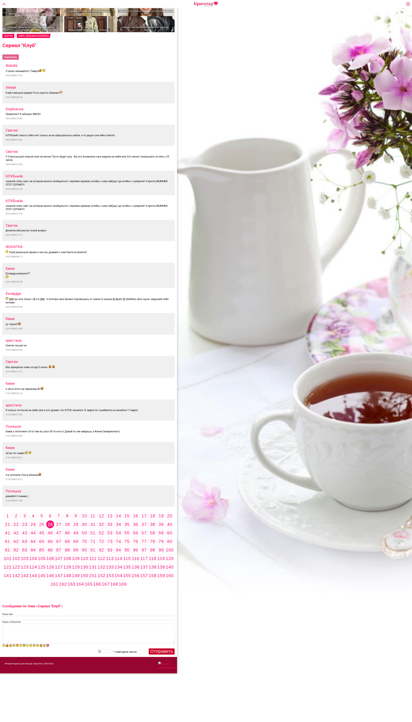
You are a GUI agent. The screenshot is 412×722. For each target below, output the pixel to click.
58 (152, 544)
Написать (10, 68)
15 (127, 527)
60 (169, 544)
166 (97, 595)
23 (24, 535)
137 (144, 578)
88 (67, 561)
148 (67, 586)
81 (7, 561)
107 (59, 569)
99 (161, 561)
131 (93, 578)
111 (92, 569)
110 (84, 569)
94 (118, 561)
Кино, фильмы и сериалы (34, 47)
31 (92, 535)
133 (110, 578)
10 (84, 527)
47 (58, 544)
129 (76, 578)
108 (67, 569)
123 (24, 578)
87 (58, 561)
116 (135, 569)
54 (118, 544)
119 (161, 569)
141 (7, 586)
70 (84, 552)
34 (118, 535)
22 (16, 535)
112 (101, 569)
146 (50, 586)
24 (33, 535)
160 (169, 586)
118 (152, 569)
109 (76, 569)
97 (144, 561)
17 (144, 527)
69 (75, 552)
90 (84, 561)
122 (16, 578)
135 (127, 578)
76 (135, 552)
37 (144, 535)
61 (7, 552)
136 (135, 578)
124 (33, 578)
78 (152, 552)
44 (33, 544)
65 (41, 552)
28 (67, 535)
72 (101, 552)
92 (101, 561)
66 (50, 552)
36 (135, 535)
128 (67, 578)
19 (161, 527)
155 (127, 586)
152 (101, 586)
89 (75, 561)
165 (88, 595)
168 (114, 595)
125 (42, 578)
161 (54, 595)
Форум (8, 47)
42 (16, 544)
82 (16, 561)
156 (135, 586)
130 (84, 578)
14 (118, 527)
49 (75, 544)
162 (63, 595)
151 (93, 586)
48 (67, 544)
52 (101, 544)
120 (169, 569)
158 (152, 586)
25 (41, 535)
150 (84, 586)
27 (58, 535)
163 (71, 595)
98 (152, 561)
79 (161, 552)
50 (84, 544)
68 (67, 552)
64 (33, 552)
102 (16, 569)
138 (152, 578)
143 (24, 586)
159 (161, 586)
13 (109, 527)
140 (169, 578)
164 (80, 595)
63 (24, 552)
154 (118, 586)
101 (7, 569)
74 (118, 552)
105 (42, 569)
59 (161, 544)
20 (169, 527)
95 (127, 561)
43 (24, 544)
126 (50, 578)
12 (101, 527)
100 (169, 561)
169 (122, 595)
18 (152, 527)
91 (92, 561)
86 (50, 561)
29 (75, 535)
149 (76, 586)
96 (135, 561)
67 (58, 552)
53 (109, 544)
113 (110, 569)
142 (16, 586)
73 (109, 552)
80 (169, 552)
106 (50, 569)
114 (118, 569)
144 (33, 586)
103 (24, 569)
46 (50, 544)
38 (152, 535)
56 (135, 544)
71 (92, 552)
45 (41, 544)
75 (127, 552)
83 (24, 561)
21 (7, 535)
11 (92, 527)
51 (92, 544)
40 (169, 535)
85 (41, 561)
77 (144, 552)
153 (110, 586)
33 (109, 535)
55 (127, 544)
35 (127, 535)
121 (7, 578)
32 (101, 535)
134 (118, 578)
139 (161, 578)
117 (144, 569)
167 (105, 595)
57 (144, 544)
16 (135, 527)
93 (109, 561)
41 (7, 544)
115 (127, 569)
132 (101, 578)
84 (33, 561)
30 (84, 535)
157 (144, 586)
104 (33, 569)
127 (59, 578)
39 (161, 535)
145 (42, 586)
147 (59, 586)
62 (16, 552)
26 (50, 535)
